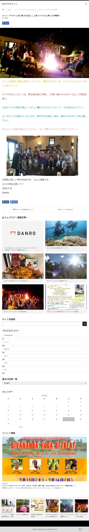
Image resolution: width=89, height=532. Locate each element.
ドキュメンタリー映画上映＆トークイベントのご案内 (62, 311)
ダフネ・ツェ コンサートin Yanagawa (15, 311)
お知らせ (6, 349)
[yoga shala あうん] (9, 4)
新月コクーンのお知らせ (65, 209)
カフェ (6, 356)
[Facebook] (80, 529)
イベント (6, 342)
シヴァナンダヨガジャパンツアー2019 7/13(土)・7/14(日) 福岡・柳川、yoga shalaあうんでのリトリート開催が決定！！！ (39, 485)
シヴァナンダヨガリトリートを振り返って (16, 281)
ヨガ (5, 370)
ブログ (6, 18)
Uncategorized (8, 335)
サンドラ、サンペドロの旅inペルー (57, 281)
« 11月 (20, 427)
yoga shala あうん (42, 529)
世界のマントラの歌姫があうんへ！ (23, 209)
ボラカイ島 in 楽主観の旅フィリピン (57, 248)
